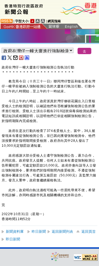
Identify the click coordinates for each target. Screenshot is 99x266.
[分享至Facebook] (4, 58)
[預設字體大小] (32, 21)
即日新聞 (13, 239)
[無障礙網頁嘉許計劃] (60, 256)
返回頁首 (88, 231)
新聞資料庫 (15, 231)
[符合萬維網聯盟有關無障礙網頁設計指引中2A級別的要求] (85, 257)
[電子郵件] (15, 58)
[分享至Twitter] (9, 58)
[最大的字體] (43, 21)
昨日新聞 (39, 231)
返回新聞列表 (62, 231)
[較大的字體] (37, 21)
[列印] (27, 58)
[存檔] (21, 58)
